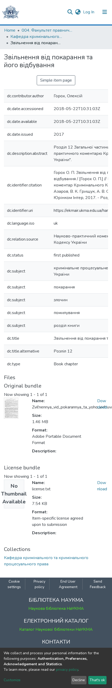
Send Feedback (98, 584)
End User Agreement (68, 584)
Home (9, 30)
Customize (12, 680)
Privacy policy (39, 584)
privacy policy (67, 669)
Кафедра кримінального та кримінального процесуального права (36, 36)
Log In (89, 12)
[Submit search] (69, 12)
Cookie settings (14, 584)
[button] (77, 12)
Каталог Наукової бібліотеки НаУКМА (56, 629)
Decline (78, 680)
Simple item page (56, 80)
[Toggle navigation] (104, 12)
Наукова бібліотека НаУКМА (56, 608)
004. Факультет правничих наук (48, 30)
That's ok (97, 680)
